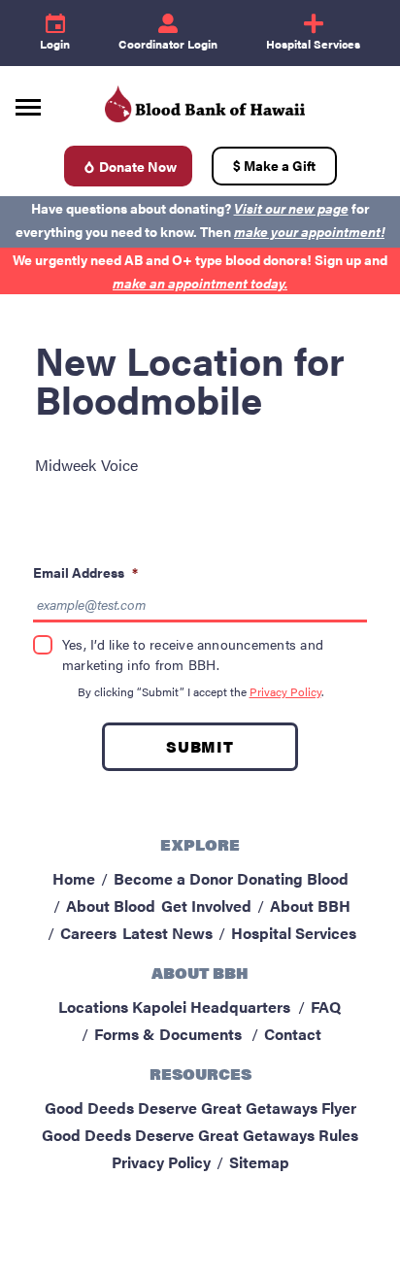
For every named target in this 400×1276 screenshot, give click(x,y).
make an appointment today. (200, 282)
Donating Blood (293, 878)
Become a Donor (173, 878)
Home (73, 878)
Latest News (167, 933)
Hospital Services (293, 933)
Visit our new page (291, 208)
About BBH (310, 905)
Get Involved (206, 905)
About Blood (110, 905)
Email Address (85, 572)
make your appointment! (309, 231)
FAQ (326, 1006)
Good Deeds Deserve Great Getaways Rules (200, 1135)
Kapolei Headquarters (211, 1006)
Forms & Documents (168, 1034)
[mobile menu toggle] (28, 100)
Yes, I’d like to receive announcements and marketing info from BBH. (192, 654)
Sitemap (259, 1162)
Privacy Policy (285, 691)
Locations (93, 1006)
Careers (88, 933)
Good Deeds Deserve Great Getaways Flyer (200, 1107)
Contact (292, 1034)
